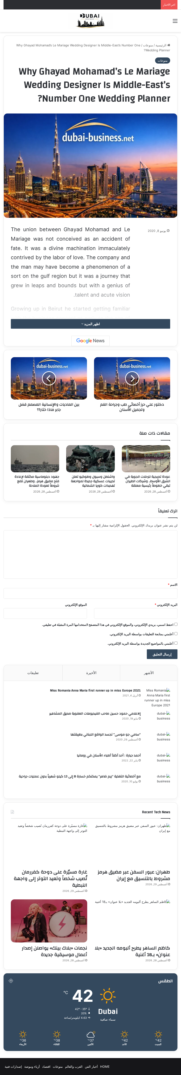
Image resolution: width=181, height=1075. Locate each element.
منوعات (148, 45)
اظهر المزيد (91, 324)
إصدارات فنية (13, 1066)
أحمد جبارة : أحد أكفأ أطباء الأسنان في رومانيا (109, 755)
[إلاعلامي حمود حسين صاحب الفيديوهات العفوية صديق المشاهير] (157, 720)
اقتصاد (46, 1066)
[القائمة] (175, 22)
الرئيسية (161, 45)
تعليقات (33, 673)
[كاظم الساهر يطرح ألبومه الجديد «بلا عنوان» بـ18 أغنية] (132, 920)
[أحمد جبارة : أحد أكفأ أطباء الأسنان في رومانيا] (157, 762)
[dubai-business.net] (90, 21)
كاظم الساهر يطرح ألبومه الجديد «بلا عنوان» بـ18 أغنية (132, 951)
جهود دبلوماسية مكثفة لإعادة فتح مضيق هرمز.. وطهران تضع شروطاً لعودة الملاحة (37, 481)
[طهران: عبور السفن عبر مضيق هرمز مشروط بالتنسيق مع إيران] (132, 844)
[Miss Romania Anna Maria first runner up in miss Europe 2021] (157, 698)
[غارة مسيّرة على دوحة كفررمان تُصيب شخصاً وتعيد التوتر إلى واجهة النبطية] (49, 844)
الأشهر (149, 673)
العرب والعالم (73, 1066)
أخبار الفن (91, 1066)
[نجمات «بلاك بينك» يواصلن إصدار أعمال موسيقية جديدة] (49, 920)
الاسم (172, 584)
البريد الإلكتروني (166, 604)
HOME (105, 1066)
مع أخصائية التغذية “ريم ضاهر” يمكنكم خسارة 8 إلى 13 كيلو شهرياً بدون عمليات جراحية (80, 776)
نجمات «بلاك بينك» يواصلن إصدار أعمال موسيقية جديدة (54, 951)
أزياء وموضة (32, 1066)
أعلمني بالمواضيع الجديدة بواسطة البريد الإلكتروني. (140, 643)
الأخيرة (91, 673)
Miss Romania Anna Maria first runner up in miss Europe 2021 (95, 690)
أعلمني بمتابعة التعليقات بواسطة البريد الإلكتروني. (141, 634)
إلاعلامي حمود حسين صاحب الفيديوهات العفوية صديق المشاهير (95, 714)
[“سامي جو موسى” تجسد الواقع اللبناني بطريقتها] (157, 741)
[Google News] (90, 341)
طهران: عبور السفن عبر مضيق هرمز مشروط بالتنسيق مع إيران (134, 875)
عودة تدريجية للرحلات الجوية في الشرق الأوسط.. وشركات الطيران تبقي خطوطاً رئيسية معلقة (147, 481)
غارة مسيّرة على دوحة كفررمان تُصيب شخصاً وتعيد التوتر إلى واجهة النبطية (50, 878)
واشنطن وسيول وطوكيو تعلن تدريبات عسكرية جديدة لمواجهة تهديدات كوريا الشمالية (93, 481)
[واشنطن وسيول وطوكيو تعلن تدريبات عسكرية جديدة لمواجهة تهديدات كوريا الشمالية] (90, 459)
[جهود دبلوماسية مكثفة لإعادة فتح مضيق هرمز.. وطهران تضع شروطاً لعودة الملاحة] (35, 459)
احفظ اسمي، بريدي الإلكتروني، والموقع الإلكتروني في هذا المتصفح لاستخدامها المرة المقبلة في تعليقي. (107, 624)
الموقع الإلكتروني (76, 604)
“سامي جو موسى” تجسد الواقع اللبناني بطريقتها (105, 734)
